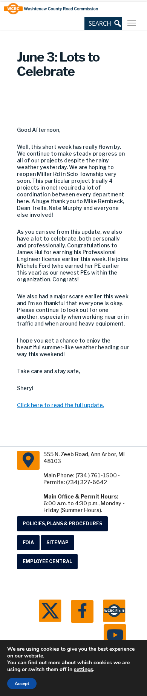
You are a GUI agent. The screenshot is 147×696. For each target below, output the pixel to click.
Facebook (82, 611)
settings (83, 669)
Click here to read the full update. (60, 405)
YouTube (115, 635)
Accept (22, 684)
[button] (103, 23)
